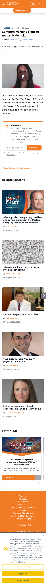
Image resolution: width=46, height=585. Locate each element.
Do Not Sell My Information (23, 516)
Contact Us (23, 504)
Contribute (23, 501)
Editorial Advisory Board (23, 507)
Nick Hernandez (12, 365)
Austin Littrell (11, 226)
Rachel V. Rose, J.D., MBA (15, 412)
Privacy (23, 510)
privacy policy (11, 155)
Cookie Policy (21, 562)
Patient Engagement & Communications (18, 168)
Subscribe (33, 148)
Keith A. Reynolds (13, 274)
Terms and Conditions (23, 513)
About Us (23, 496)
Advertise (23, 499)
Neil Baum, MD (12, 318)
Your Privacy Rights (23, 518)
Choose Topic (20, 10)
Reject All (23, 574)
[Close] (43, 535)
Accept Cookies (23, 580)
